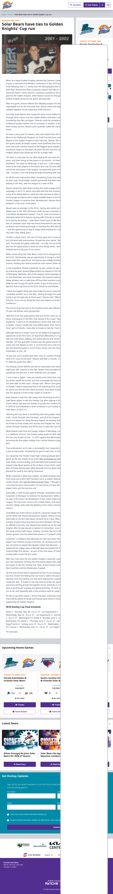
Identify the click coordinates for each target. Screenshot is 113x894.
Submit (56, 827)
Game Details (21, 711)
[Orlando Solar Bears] (7, 5)
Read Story (21, 764)
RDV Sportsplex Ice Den (50, 459)
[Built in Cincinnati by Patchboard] (56, 882)
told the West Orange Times (36, 482)
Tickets (21, 705)
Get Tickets (93, 5)
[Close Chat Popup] (105, 47)
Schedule (77, 5)
